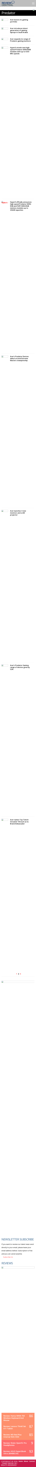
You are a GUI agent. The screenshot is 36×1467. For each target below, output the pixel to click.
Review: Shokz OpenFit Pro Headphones (15, 1444)
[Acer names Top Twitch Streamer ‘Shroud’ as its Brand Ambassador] (5, 894)
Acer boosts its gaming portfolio (19, 21)
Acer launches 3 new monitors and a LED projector (18, 513)
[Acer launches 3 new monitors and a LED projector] (5, 585)
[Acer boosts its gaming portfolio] (5, 21)
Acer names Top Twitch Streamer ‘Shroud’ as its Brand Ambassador (19, 822)
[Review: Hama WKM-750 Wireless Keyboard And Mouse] (18, 1341)
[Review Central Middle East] (8, 6)
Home (21, 1461)
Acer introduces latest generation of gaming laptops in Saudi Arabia (19, 30)
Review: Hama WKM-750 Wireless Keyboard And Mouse (14, 1418)
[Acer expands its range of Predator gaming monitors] (5, 40)
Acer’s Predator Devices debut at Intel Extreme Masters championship (19, 358)
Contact (32, 1461)
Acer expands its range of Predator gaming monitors (20, 40)
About (26, 1461)
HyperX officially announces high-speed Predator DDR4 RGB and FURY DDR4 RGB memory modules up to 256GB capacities (21, 206)
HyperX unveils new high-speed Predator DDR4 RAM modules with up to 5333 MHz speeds (20, 50)
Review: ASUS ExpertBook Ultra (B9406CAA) (14, 1452)
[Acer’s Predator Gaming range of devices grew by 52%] (5, 739)
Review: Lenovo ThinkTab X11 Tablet (14, 1427)
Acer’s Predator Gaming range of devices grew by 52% (20, 667)
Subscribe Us (8, 1257)
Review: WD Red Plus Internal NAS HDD (12, 1435)
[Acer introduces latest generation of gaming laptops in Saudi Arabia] (5, 29)
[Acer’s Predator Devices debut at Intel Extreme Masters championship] (5, 430)
